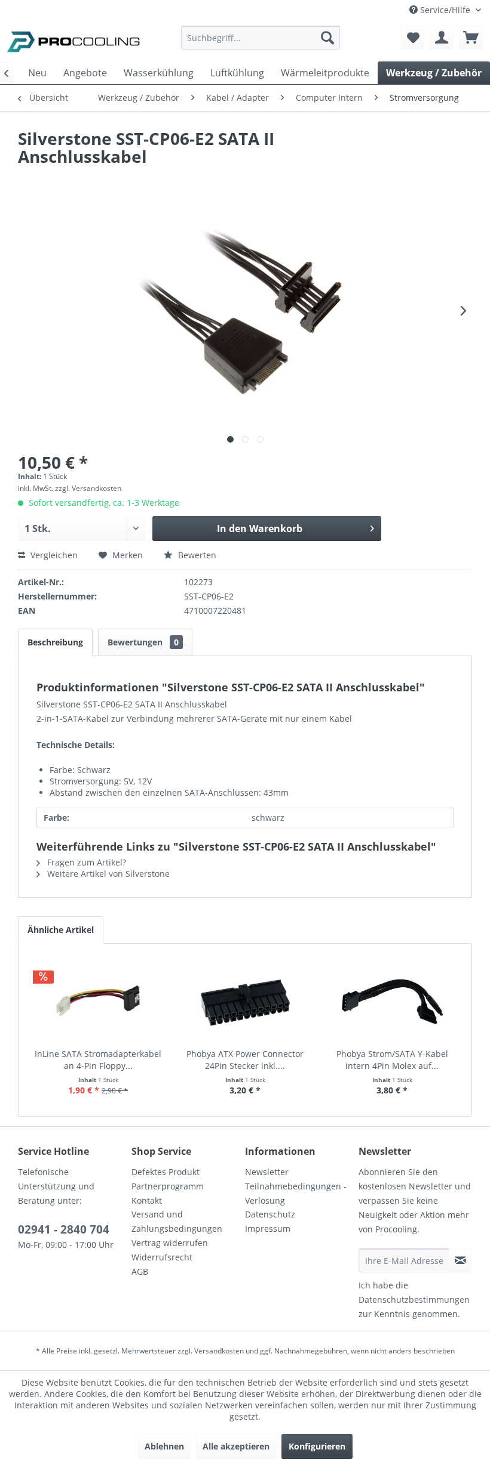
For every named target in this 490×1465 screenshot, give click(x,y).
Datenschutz (270, 1214)
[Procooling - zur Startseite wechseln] (73, 40)
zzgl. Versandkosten (88, 488)
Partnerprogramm (167, 1186)
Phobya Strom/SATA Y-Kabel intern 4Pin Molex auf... (392, 1059)
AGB (139, 1271)
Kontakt (146, 1200)
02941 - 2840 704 (63, 1229)
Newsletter (267, 1171)
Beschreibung (55, 642)
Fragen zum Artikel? (85, 862)
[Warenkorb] (471, 38)
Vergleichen (53, 555)
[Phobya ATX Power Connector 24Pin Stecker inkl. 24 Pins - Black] (245, 1000)
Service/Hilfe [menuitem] (445, 10)
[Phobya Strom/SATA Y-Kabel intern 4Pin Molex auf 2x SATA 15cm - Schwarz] (392, 1000)
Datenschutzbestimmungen (414, 1299)
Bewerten (196, 555)
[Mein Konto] (442, 38)
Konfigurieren (317, 1446)
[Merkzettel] (412, 38)
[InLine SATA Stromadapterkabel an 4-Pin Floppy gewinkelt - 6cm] (98, 1000)
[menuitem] (261, 43)
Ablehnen (164, 1446)
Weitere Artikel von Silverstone (107, 873)
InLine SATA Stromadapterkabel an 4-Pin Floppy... (98, 1059)
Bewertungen (143, 642)
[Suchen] (327, 38)
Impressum (267, 1228)
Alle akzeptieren (236, 1446)
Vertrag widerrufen (169, 1242)
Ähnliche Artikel (60, 929)
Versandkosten (219, 1351)
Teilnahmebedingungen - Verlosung (296, 1193)
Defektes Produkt (165, 1171)
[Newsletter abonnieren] (460, 1260)
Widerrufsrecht (161, 1257)
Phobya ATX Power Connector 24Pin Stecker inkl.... (245, 1059)
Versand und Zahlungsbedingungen (176, 1221)
